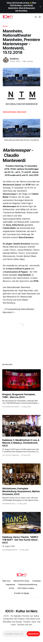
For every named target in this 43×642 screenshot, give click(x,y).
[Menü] (40, 17)
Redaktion (14, 59)
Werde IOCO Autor (21, 581)
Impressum (10, 584)
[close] (40, 6)
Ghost (26, 593)
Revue (5, 26)
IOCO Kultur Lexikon (26, 588)
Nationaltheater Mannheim (14, 112)
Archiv (11, 588)
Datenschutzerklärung (27, 584)
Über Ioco (6, 581)
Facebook (36, 581)
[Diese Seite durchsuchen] (36, 17)
